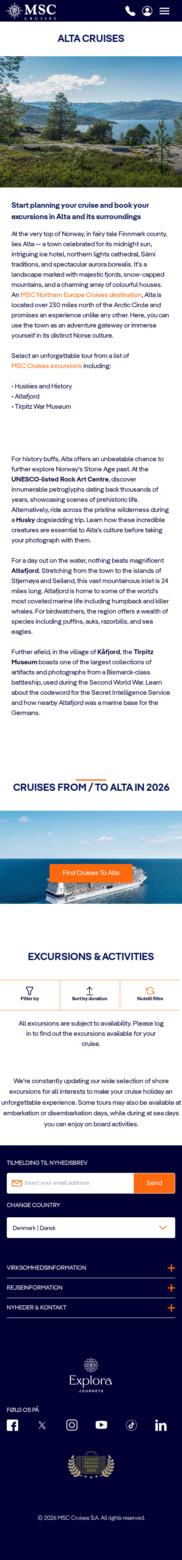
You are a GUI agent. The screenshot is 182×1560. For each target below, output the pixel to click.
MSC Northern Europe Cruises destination (81, 295)
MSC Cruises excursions (46, 366)
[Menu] (170, 11)
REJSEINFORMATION (35, 1288)
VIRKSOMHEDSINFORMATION (46, 1268)
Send (154, 1183)
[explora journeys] (91, 1375)
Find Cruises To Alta (91, 873)
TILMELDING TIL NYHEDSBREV (47, 1163)
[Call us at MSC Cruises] (130, 11)
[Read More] (11, 418)
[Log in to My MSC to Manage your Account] (147, 11)
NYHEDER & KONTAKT (36, 1308)
